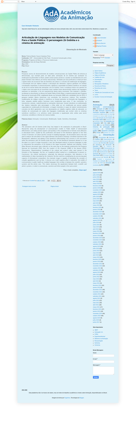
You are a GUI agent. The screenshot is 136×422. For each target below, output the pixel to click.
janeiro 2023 (96, 261)
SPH (111, 151)
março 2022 (96, 283)
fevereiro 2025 (97, 207)
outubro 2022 (97, 268)
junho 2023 (96, 250)
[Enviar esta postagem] (48, 180)
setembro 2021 (97, 296)
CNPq (96, 334)
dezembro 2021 (97, 289)
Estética (97, 139)
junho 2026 (96, 177)
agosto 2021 (96, 298)
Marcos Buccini (101, 43)
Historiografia (105, 141)
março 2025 (96, 205)
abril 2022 (96, 281)
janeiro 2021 (96, 311)
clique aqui (82, 170)
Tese (112, 157)
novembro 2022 (97, 266)
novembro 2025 (97, 190)
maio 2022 (96, 279)
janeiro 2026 (96, 188)
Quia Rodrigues (103, 150)
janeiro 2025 (96, 209)
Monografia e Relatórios (101, 84)
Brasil (101, 125)
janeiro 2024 (96, 235)
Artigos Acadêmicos (100, 73)
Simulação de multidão (106, 153)
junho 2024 (96, 224)
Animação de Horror (108, 114)
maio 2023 (96, 253)
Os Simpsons (107, 146)
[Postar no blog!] (54, 181)
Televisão (105, 157)
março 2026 (96, 183)
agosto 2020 (96, 318)
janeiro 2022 (96, 287)
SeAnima (97, 343)
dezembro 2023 (97, 237)
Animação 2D (100, 109)
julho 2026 (96, 175)
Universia (97, 345)
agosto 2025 (96, 194)
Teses (96, 90)
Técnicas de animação (99, 161)
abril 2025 (96, 203)
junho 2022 (96, 276)
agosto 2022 (96, 272)
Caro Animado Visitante (30, 26)
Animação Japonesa (105, 110)
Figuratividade (96, 141)
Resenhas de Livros (100, 88)
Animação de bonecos (99, 116)
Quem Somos (98, 71)
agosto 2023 (96, 246)
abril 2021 (96, 305)
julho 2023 (96, 248)
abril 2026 (96, 181)
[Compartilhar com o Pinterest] (60, 181)
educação (108, 162)
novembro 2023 (97, 240)
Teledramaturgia (97, 157)
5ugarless (67, 398)
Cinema (107, 125)
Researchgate (99, 341)
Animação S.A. (99, 332)
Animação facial (110, 119)
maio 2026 (96, 179)
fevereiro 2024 (97, 233)
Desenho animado (108, 130)
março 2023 (96, 257)
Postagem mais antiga (79, 186)
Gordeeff (99, 40)
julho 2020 (96, 320)
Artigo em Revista (100, 75)
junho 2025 (96, 198)
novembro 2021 (97, 292)
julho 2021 (96, 300)
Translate (107, 58)
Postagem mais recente (29, 186)
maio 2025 (96, 201)
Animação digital (98, 119)
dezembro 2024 (97, 211)
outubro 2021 (97, 294)
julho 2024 (96, 222)
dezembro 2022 (97, 263)
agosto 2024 (96, 220)
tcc (102, 165)
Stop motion (96, 155)
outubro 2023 (97, 242)
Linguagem (111, 142)
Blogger (81, 398)
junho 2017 (96, 322)
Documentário (102, 137)
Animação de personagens (105, 117)
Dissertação (108, 135)
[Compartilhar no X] (56, 181)
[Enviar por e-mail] (52, 181)
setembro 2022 (97, 270)
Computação (96, 128)
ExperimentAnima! (100, 336)
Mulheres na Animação (101, 338)
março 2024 (96, 231)
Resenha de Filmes (100, 86)
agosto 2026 (96, 172)
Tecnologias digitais (108, 155)
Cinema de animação (101, 127)
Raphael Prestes (101, 46)
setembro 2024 (97, 218)
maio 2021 (96, 302)
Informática (103, 142)
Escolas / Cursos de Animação (103, 97)
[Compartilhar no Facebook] (58, 181)
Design (98, 132)
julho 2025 (96, 196)
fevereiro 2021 (97, 309)
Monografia (108, 144)
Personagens (97, 148)
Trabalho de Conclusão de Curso (104, 92)
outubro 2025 (97, 192)
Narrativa (95, 146)
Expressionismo (108, 139)
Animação (97, 105)
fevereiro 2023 (97, 259)
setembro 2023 (97, 244)
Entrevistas (98, 81)
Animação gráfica (99, 121)
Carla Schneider (101, 38)
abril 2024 (96, 229)
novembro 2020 (97, 313)
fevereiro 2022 (97, 285)
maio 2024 (96, 227)
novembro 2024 (97, 214)
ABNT (96, 330)
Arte (105, 123)
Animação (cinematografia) (103, 107)
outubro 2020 (97, 315)
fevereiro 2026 (97, 186)
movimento (96, 165)
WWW (101, 162)
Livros (96, 94)
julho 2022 (96, 274)
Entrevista (111, 137)
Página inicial (55, 186)
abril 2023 (96, 255)
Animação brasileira (99, 112)
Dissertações (98, 79)
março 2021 (96, 307)
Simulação (95, 153)
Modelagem (99, 144)
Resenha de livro (103, 151)
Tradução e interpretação (104, 159)
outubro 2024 (97, 216)
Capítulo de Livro (99, 77)
